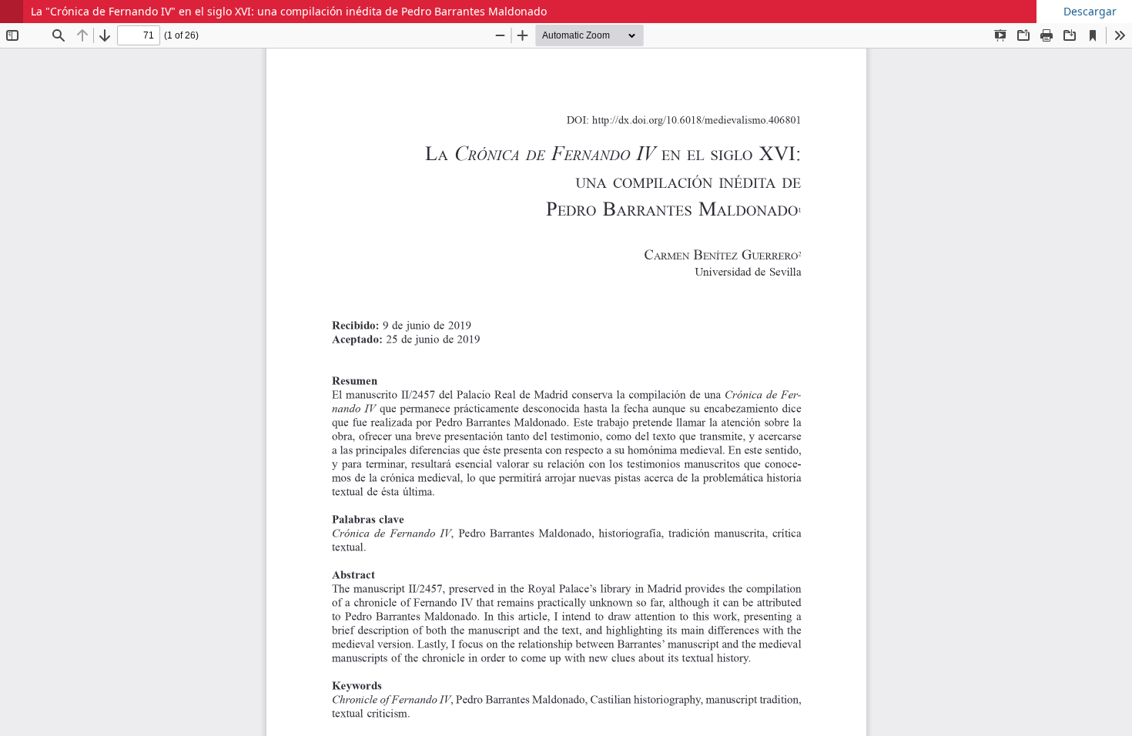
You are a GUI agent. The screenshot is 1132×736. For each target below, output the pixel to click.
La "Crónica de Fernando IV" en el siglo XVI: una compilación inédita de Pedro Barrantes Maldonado (289, 11)
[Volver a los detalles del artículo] (11, 11)
